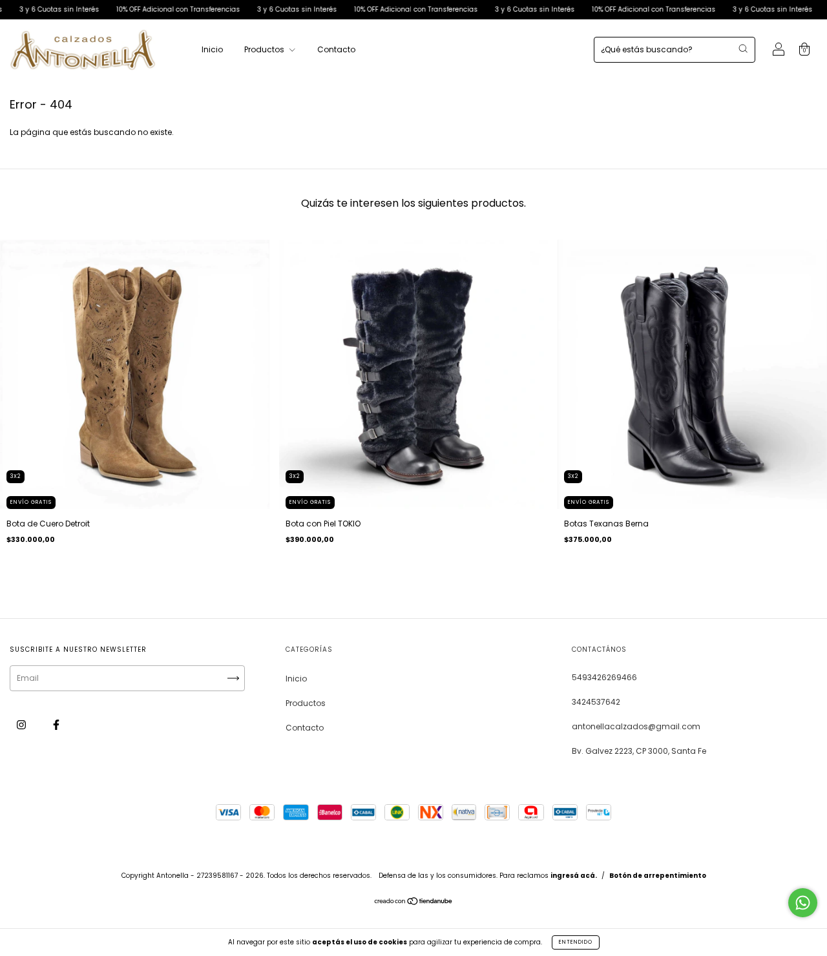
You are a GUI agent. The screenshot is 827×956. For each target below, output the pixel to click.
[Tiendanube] (413, 902)
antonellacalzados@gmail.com (636, 726)
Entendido (575, 942)
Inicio (212, 49)
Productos (265, 49)
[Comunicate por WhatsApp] (802, 902)
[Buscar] (743, 48)
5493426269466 (604, 677)
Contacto (336, 49)
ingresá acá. (573, 875)
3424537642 (596, 701)
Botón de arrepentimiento (657, 875)
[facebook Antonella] (56, 725)
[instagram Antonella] (22, 725)
